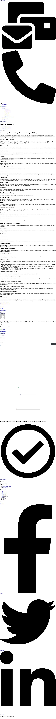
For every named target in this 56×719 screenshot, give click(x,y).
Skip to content (2, 0)
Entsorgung (7, 114)
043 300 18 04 (5, 487)
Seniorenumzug (7, 110)
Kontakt (3, 119)
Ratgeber (6, 118)
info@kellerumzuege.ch (6, 486)
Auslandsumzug (7, 111)
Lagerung (6, 115)
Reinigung (6, 113)
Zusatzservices (4, 112)
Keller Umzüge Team (7, 127)
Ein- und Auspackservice (9, 116)
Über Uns (4, 117)
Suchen (1, 342)
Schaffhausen (5, 128)
